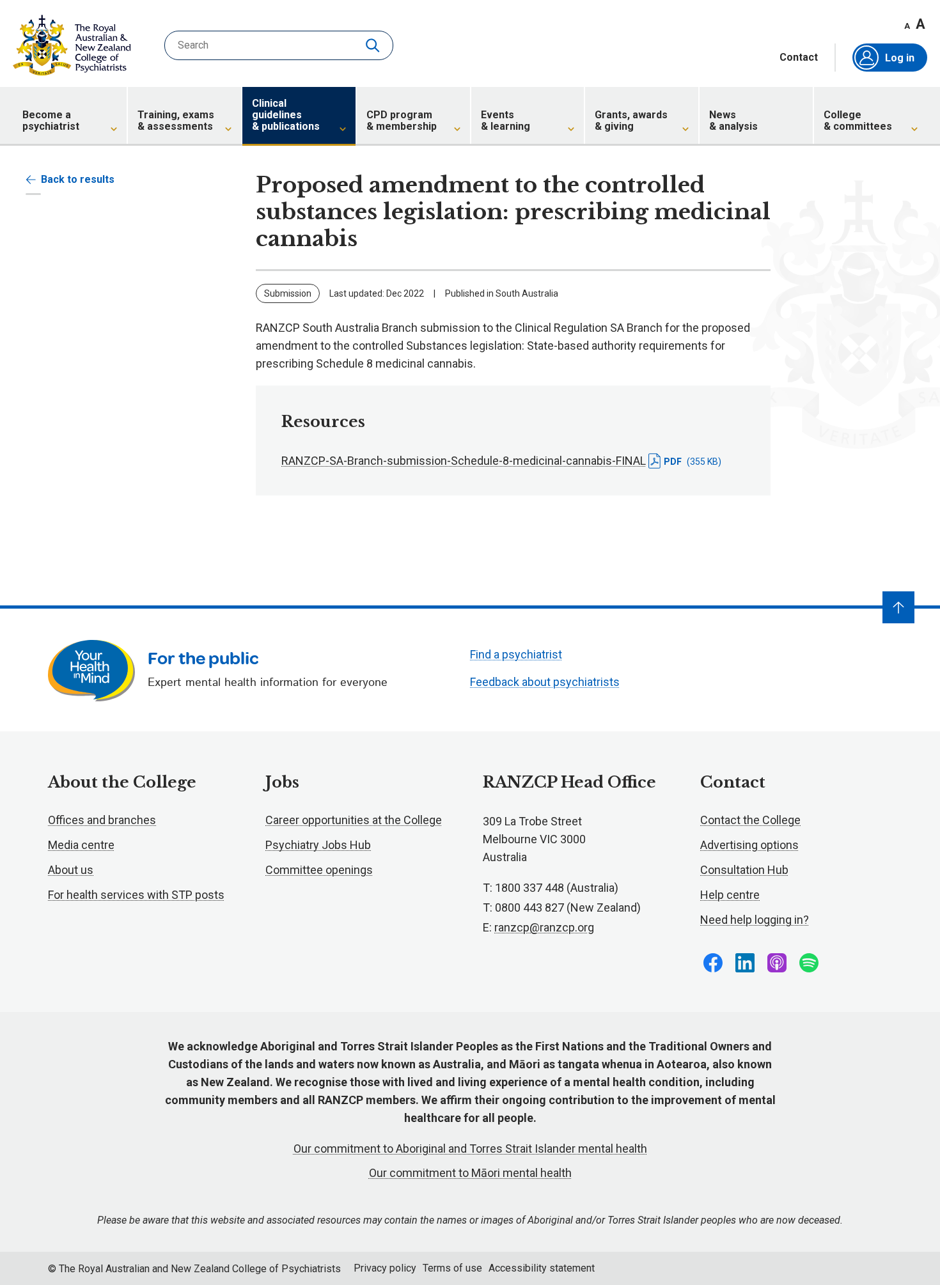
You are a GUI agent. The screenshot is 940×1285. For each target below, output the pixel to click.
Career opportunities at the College (353, 820)
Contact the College (750, 820)
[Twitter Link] (777, 963)
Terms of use (452, 1268)
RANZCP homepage (72, 45)
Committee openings (319, 869)
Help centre (730, 894)
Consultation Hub (744, 869)
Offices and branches (102, 820)
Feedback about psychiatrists (545, 682)
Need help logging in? (754, 919)
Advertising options (749, 845)
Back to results (77, 179)
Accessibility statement (542, 1268)
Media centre (81, 845)
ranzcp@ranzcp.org (544, 927)
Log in (899, 58)
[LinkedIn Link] (745, 963)
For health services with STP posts (136, 894)
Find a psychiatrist (516, 654)
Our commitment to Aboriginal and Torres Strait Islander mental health (470, 1148)
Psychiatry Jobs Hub (318, 845)
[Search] (374, 45)
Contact (798, 57)
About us (70, 869)
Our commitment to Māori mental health (470, 1173)
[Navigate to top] (898, 607)
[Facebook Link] (713, 963)
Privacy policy (385, 1268)
